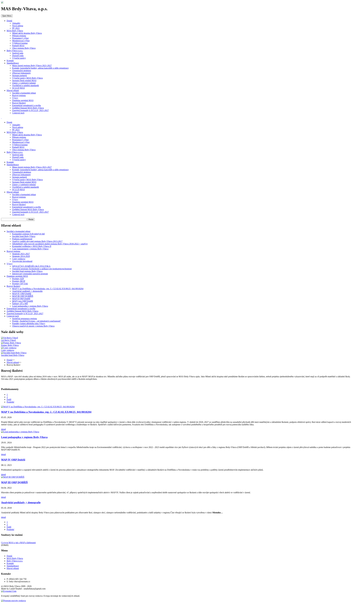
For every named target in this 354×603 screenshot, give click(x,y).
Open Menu (6, 16)
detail (3, 429)
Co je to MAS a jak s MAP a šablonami (18, 542)
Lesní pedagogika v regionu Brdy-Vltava (24, 437)
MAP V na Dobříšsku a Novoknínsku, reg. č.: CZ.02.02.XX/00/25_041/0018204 (46, 411)
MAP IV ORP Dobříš (13, 459)
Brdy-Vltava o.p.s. (15, 50)
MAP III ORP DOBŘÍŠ (14, 482)
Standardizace (13, 63)
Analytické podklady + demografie (21, 502)
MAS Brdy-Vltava (15, 30)
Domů (9, 21)
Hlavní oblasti (13, 90)
